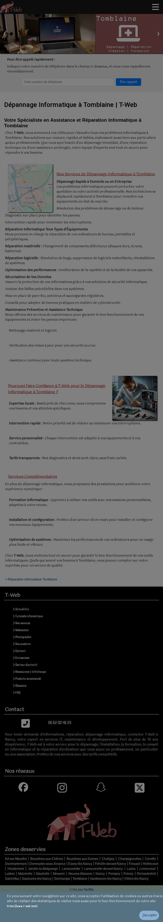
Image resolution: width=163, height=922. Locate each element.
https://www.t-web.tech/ (22, 906)
